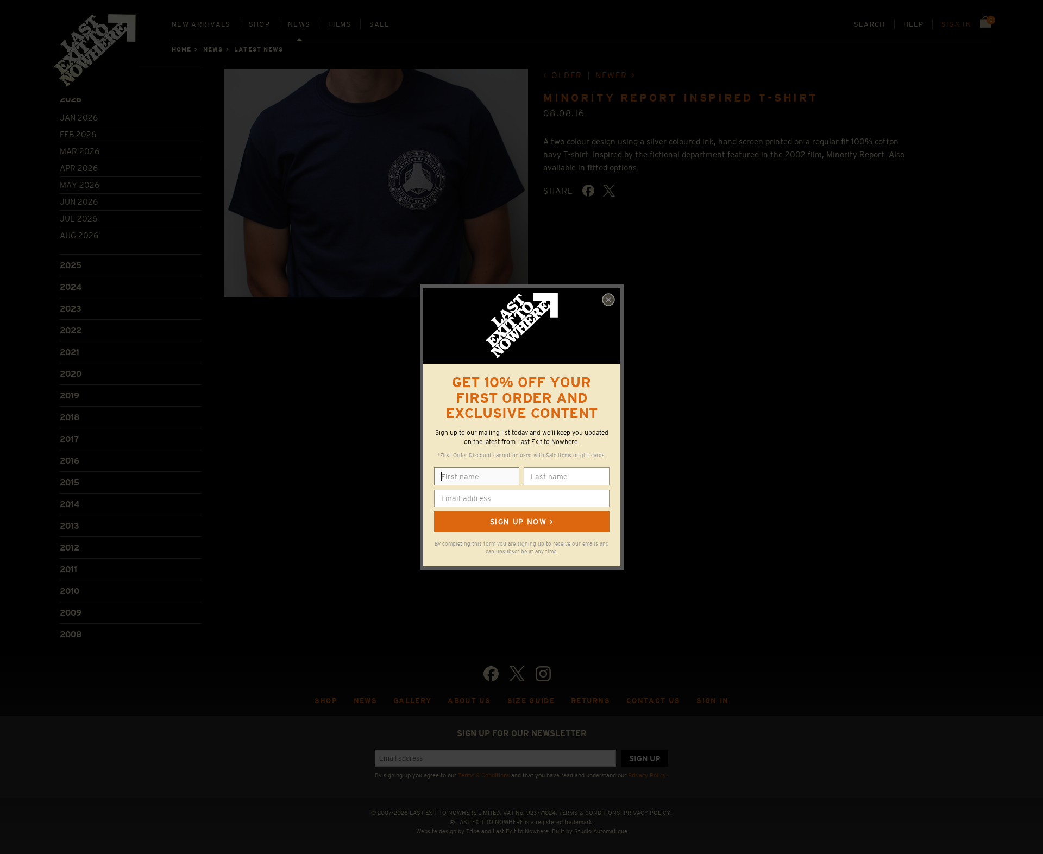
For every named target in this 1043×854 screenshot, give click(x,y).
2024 (70, 287)
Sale (379, 24)
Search (869, 24)
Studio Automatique (600, 831)
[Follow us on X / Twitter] (517, 673)
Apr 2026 (79, 168)
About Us (469, 701)
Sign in (956, 24)
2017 (69, 439)
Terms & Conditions (484, 775)
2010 (69, 591)
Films (339, 24)
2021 (69, 352)
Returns (590, 701)
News (299, 24)
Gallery (412, 701)
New (201, 24)
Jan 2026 (79, 117)
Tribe (473, 831)
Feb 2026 (78, 134)
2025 (70, 265)
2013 (69, 525)
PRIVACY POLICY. (648, 812)
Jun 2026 (79, 201)
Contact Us (653, 701)
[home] (95, 54)
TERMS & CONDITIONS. (590, 812)
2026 (70, 99)
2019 (69, 395)
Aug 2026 (79, 235)
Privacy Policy (647, 775)
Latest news (258, 49)
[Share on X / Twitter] (609, 191)
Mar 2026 (79, 151)
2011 (68, 569)
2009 (70, 612)
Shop (259, 24)
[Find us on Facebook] (491, 673)
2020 (70, 373)
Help (913, 24)
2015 (69, 482)
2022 (70, 330)
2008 (71, 634)
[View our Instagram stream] (543, 673)
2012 (69, 547)
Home (181, 49)
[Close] (608, 299)
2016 (69, 460)
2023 (70, 308)
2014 (69, 504)
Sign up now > (521, 521)
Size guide (531, 701)
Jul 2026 (78, 218)
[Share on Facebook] (588, 191)
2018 (70, 417)
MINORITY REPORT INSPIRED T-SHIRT (680, 98)
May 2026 (79, 184)
